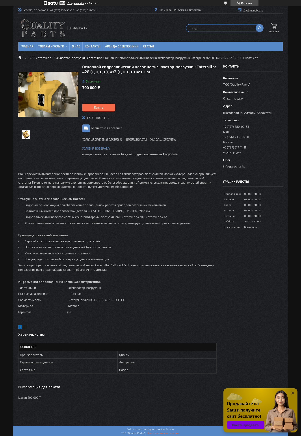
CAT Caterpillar (40, 58)
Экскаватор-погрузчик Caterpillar (78, 58)
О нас (76, 46)
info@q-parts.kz (234, 166)
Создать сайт (75, 3)
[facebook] (20, 327)
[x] (25, 327)
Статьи (148, 46)
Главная (26, 46)
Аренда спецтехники (121, 46)
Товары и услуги (51, 46)
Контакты (92, 46)
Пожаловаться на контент (163, 432)
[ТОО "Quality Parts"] (42, 28)
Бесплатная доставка (106, 128)
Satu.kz (169, 428)
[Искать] (260, 28)
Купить (99, 107)
